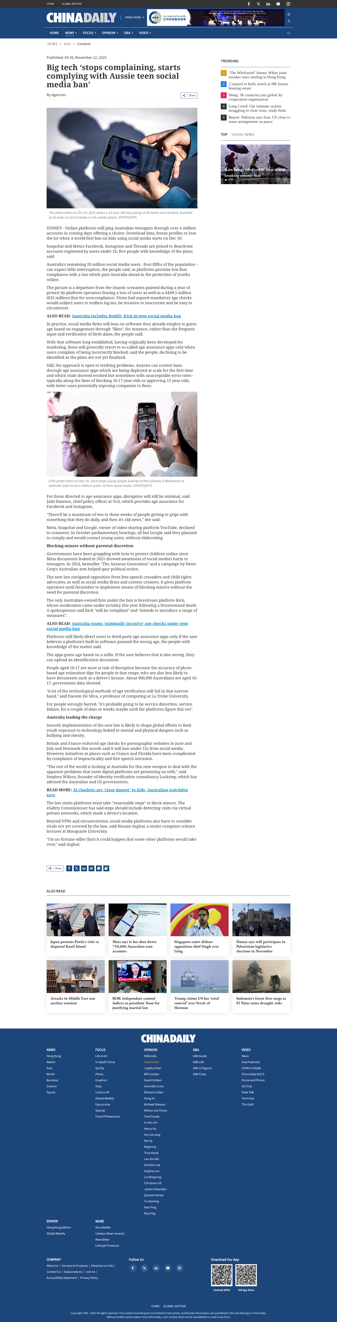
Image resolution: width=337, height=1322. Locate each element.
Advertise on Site (102, 1266)
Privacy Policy (89, 1278)
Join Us (90, 1272)
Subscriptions (73, 1272)
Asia (67, 44)
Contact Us (54, 1272)
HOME (54, 32)
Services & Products (75, 1266)
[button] (226, 180)
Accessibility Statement (62, 1278)
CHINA (50, 4)
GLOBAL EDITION (72, 4)
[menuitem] (133, 17)
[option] (255, 164)
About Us (53, 1266)
